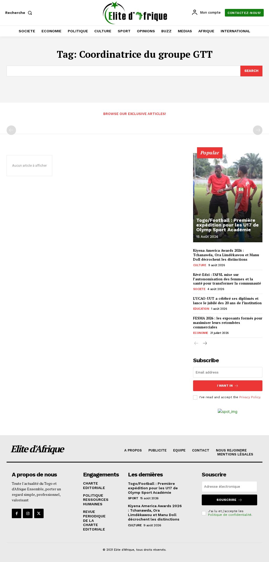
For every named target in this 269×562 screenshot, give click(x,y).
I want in (225, 385)
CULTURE (199, 265)
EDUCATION (201, 309)
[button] (19, 12)
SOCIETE (199, 289)
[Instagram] (27, 513)
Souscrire (226, 500)
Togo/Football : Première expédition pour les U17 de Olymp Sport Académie (227, 224)
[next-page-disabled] (257, 130)
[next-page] (204, 343)
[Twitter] (39, 513)
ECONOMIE (200, 333)
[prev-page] (11, 130)
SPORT (133, 498)
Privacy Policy (249, 397)
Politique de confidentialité (229, 515)
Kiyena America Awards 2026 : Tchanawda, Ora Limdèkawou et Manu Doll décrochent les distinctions (226, 255)
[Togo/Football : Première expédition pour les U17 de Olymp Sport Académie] (227, 197)
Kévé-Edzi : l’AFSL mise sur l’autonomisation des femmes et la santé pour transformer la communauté (227, 279)
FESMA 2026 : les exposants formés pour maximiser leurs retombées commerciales (227, 322)
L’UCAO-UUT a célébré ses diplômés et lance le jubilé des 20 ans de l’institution (227, 300)
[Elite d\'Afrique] (135, 12)
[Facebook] (16, 513)
